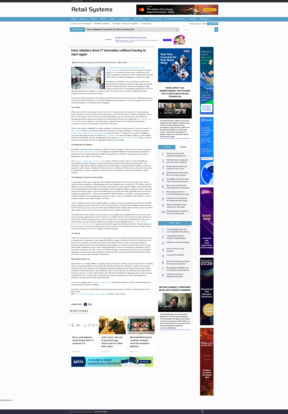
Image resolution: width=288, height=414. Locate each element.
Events (103, 19)
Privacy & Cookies (101, 412)
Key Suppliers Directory (175, 19)
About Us (83, 19)
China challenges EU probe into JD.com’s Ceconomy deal (110, 29)
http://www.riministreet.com (101, 282)
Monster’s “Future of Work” (128, 138)
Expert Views (174, 223)
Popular (166, 147)
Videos (112, 19)
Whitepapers (124, 19)
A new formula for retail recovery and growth (91, 294)
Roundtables (146, 24)
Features (193, 19)
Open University (109, 135)
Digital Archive (154, 19)
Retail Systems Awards (81, 24)
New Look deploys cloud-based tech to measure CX (82, 340)
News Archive (139, 19)
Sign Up (94, 19)
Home (74, 19)
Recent (184, 147)
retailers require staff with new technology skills (89, 133)
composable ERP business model (87, 152)
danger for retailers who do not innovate (89, 161)
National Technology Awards (125, 24)
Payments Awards (102, 24)
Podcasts (204, 19)
